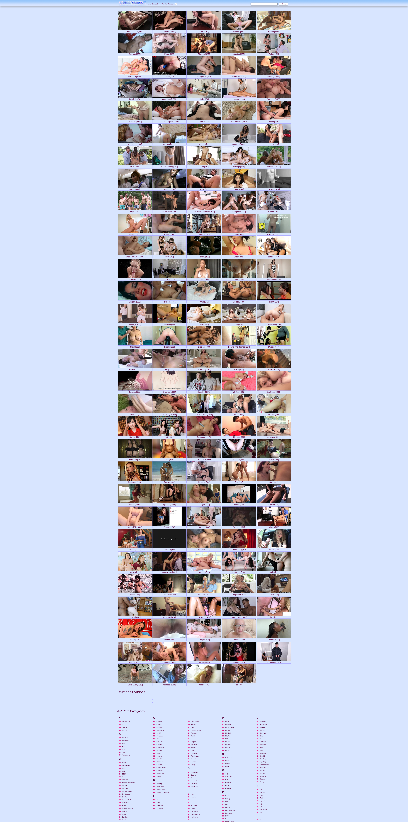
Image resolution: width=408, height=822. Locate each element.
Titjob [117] (134, 639)
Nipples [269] (169, 639)
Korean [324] (134, 369)
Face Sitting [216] (239, 549)
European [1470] (204, 436)
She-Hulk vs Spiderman (125, 820)
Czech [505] (204, 278)
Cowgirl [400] (169, 481)
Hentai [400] (239, 233)
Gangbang (167, 770)
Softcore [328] (169, 549)
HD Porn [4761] (169, 301)
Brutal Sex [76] (273, 684)
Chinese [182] (239, 436)
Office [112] (169, 76)
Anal (226, 770)
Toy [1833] (134, 729)
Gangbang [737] (239, 211)
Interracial (166, 797)
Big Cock (236, 817)
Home (149, 4)
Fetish (204, 797)
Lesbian (201, 770)
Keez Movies (181, 794)
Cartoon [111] (134, 391)
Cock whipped (261, 805)
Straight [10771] (204, 391)
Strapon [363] (204, 526)
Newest (170, 4)
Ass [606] (169, 459)
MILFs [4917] (204, 661)
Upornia (217, 767)
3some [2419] (273, 729)
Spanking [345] (169, 504)
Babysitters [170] (169, 571)
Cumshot (235, 797)
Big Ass (125, 770)
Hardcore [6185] (135, 76)
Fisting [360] (169, 346)
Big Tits (130, 770)
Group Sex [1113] (204, 459)
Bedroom (261, 794)
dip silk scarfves (193, 765)
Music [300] (239, 278)
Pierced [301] (134, 706)
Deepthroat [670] (239, 594)
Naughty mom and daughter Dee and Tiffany (235, 765)
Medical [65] (204, 98)
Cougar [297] (204, 504)
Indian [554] (274, 301)
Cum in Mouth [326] (239, 729)
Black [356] (239, 369)
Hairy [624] (169, 436)
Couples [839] (274, 571)
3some (122, 797)
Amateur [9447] (169, 31)
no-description (157, 792)
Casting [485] (239, 53)
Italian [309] (135, 346)
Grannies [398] (239, 639)
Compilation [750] (169, 211)
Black (194, 810)
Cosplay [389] (135, 301)
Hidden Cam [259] (134, 31)
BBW (121, 770)
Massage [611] (134, 324)
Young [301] (204, 684)
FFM (169, 817)
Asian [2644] (134, 188)
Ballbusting (262, 802)
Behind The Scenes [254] (239, 346)
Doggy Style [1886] (239, 616)
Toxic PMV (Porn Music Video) (162, 805)
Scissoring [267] (204, 369)
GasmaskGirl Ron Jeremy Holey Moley (234, 792)
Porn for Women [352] (239, 706)
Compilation (163, 810)
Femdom (274, 810)
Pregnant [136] (204, 143)
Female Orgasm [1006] (169, 121)
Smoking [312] (169, 324)
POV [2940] (239, 188)
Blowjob (269, 778)
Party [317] (169, 369)
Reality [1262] (274, 121)
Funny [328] (169, 53)
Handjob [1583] (169, 188)
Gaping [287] (238, 459)
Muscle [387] (273, 346)
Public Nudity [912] (135, 684)
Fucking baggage (193, 805)
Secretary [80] (239, 301)
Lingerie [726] (204, 481)
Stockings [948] (134, 481)
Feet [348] (169, 256)
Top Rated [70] (273, 369)
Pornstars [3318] (274, 661)
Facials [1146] (135, 616)
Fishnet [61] (274, 53)
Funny (162, 797)
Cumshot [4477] (273, 98)
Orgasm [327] (204, 549)
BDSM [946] (273, 459)
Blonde (130, 797)
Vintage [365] (204, 233)
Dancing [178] (239, 526)
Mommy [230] (204, 706)
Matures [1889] (169, 684)
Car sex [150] (273, 549)
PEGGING (156, 820)
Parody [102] (204, 256)
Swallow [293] (135, 571)
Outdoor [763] (204, 594)
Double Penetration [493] (204, 211)
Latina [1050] (273, 256)
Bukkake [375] (135, 278)
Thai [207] (239, 481)
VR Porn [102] (239, 391)
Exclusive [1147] (135, 121)
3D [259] (239, 324)
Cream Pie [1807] (239, 571)
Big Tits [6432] (274, 188)
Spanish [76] (273, 504)
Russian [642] (169, 233)
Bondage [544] (273, 76)
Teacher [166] (134, 661)
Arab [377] (204, 301)
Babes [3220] (134, 504)
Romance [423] (169, 729)
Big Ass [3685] (169, 143)
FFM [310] (204, 166)
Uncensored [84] (169, 391)
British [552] (239, 256)
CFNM (270, 810)
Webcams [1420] (204, 729)
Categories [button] (155, 4)
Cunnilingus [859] (169, 414)
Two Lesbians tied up (194, 812)
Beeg (287, 791)
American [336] (273, 436)
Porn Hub (252, 794)
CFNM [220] (273, 594)
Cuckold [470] (169, 278)
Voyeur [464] (239, 504)
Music (168, 810)
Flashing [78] (169, 526)
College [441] (239, 166)
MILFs (238, 770)
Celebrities (271, 770)
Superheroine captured (264, 820)
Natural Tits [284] (135, 526)
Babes (160, 817)
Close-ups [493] (204, 616)
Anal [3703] (204, 31)
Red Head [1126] (135, 143)
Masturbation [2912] (238, 121)
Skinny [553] (134, 436)
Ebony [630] (274, 143)
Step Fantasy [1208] (134, 256)
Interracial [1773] (274, 166)
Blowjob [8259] (204, 53)
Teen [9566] (204, 121)
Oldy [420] (273, 481)
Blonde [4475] (274, 31)
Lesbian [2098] (239, 98)
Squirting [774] (204, 571)
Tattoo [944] (239, 414)
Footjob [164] (204, 639)
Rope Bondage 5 (123, 805)
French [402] (273, 211)
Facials (203, 810)
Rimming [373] (135, 549)
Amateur (261, 778)
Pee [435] (239, 684)
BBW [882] (204, 324)
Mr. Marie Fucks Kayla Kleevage (127, 765)
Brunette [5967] (238, 143)
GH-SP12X (225, 805)
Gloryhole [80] (274, 639)
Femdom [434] (169, 616)
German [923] (135, 53)
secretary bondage (262, 765)
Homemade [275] (169, 706)
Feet (239, 797)
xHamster (147, 767)
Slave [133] (273, 616)
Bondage (134, 770)
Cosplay (232, 810)
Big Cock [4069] (273, 391)
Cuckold (272, 794)
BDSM (156, 770)
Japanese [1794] (169, 98)
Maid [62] (204, 188)
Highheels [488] (169, 661)
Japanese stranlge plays (125, 812)
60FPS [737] (134, 233)
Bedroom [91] (134, 459)
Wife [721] (134, 414)
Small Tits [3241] (239, 76)
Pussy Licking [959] (169, 166)
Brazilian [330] (204, 346)
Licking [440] (273, 706)
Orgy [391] (134, 211)
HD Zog (182, 767)
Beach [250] (135, 594)
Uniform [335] (273, 526)
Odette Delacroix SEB (124, 792)
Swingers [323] (239, 661)
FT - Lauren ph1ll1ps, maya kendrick (164, 812)
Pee (205, 770)
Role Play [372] (273, 233)
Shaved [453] (273, 414)
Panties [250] (238, 31)
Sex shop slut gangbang (160, 765)
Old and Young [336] (204, 414)
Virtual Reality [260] (273, 324)
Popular (164, 4)
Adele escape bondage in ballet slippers (200, 792)
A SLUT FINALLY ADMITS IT (265, 789)
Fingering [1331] (274, 278)
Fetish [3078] (134, 98)
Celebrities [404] (169, 594)
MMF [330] (134, 166)
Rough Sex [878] (204, 76)
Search (284, 4)
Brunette (131, 810)
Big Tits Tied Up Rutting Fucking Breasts (269, 812)
